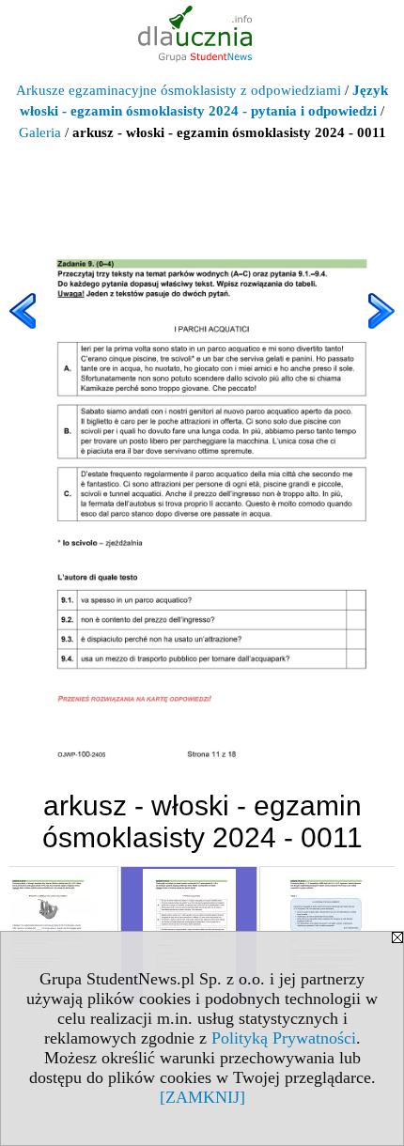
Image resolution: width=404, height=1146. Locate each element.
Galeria (40, 132)
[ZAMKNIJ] (202, 1097)
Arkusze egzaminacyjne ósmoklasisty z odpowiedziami (178, 90)
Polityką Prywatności (283, 1038)
